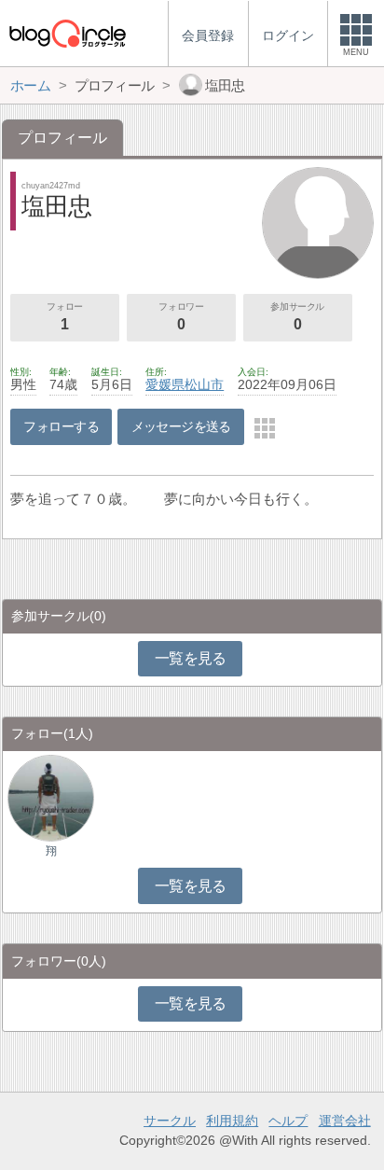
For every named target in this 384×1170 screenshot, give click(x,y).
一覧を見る (190, 658)
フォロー (64, 316)
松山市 (204, 384)
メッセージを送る (181, 426)
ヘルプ (288, 1120)
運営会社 (345, 1120)
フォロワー (180, 316)
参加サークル (297, 316)
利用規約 (232, 1120)
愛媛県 (165, 384)
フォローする (61, 426)
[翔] (50, 797)
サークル (170, 1120)
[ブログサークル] (67, 33)
